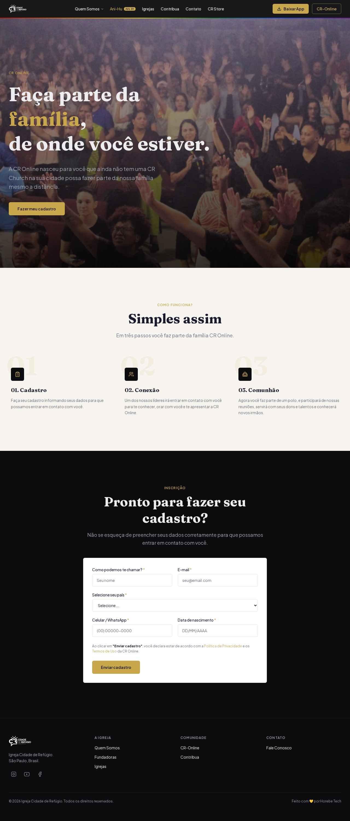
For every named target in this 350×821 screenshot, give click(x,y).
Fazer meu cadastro (37, 208)
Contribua (170, 8)
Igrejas (148, 8)
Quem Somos (87, 8)
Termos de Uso (104, 651)
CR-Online (327, 8)
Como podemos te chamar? (118, 569)
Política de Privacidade (223, 646)
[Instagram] (14, 774)
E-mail (185, 569)
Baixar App (294, 8)
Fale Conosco (279, 747)
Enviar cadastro (116, 667)
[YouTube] (27, 774)
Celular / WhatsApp (110, 619)
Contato (193, 8)
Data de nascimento (197, 619)
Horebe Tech (330, 801)
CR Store (216, 8)
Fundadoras (105, 757)
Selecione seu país (109, 594)
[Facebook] (40, 774)
